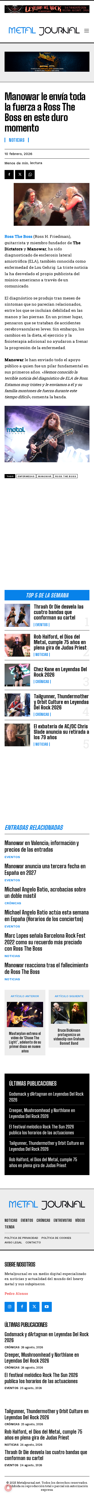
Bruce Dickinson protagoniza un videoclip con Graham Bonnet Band (69, 1037)
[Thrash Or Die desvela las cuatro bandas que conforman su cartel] (17, 615)
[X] (19, 174)
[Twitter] (34, 1307)
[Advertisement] (47, 536)
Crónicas (42, 681)
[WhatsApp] (30, 174)
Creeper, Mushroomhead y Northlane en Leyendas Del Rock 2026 (42, 1358)
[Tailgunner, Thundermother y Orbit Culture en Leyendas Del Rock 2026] (17, 704)
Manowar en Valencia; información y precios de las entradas (42, 846)
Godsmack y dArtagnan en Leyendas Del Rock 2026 (47, 1337)
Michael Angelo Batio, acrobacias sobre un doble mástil (45, 892)
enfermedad (26, 476)
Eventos (41, 625)
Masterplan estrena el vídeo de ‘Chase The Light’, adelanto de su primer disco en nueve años (25, 1042)
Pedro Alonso (16, 1293)
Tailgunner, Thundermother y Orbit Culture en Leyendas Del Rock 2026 (61, 701)
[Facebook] (9, 174)
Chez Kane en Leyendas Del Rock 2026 (60, 672)
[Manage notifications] (8, 1487)
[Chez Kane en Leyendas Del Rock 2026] (17, 675)
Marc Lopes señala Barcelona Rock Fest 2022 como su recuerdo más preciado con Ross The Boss (45, 942)
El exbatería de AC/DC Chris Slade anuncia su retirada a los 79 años (61, 731)
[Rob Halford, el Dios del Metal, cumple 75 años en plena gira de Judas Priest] (17, 645)
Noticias (41, 654)
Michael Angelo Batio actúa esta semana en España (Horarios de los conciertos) (47, 915)
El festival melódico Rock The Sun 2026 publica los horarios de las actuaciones (41, 1378)
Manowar (45, 476)
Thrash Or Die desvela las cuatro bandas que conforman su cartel (59, 612)
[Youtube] (47, 1307)
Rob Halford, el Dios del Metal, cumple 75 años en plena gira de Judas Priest (60, 642)
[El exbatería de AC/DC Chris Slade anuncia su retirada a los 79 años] (17, 735)
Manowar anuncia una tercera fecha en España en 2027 (45, 869)
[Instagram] (10, 1307)
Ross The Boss (65, 476)
